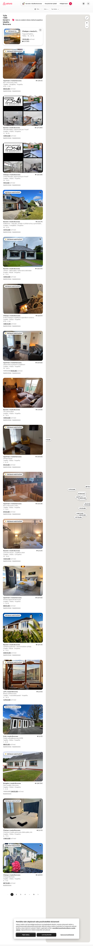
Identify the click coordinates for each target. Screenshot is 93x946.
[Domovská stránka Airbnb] (7, 3)
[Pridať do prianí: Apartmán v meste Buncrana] (40, 51)
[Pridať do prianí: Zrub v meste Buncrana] (40, 706)
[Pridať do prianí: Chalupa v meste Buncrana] (40, 145)
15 (33, 894)
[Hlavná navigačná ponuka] (88, 3)
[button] (25, 39)
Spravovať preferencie (67, 935)
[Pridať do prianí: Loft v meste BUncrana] (40, 662)
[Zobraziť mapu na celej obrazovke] (87, 18)
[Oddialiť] (87, 26)
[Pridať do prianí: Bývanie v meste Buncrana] (40, 98)
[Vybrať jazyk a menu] (83, 3)
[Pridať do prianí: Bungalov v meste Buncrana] (40, 753)
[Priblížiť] (87, 23)
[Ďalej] (38, 894)
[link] (7, 894)
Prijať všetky (26, 935)
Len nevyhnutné (46, 935)
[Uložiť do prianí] (40, 30)
